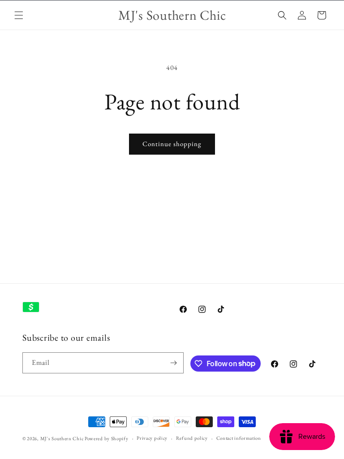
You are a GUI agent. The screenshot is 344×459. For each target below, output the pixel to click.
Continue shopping (172, 143)
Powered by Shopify (107, 438)
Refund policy (192, 438)
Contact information (238, 438)
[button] (19, 15)
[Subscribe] (173, 362)
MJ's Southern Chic (62, 438)
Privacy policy (152, 438)
